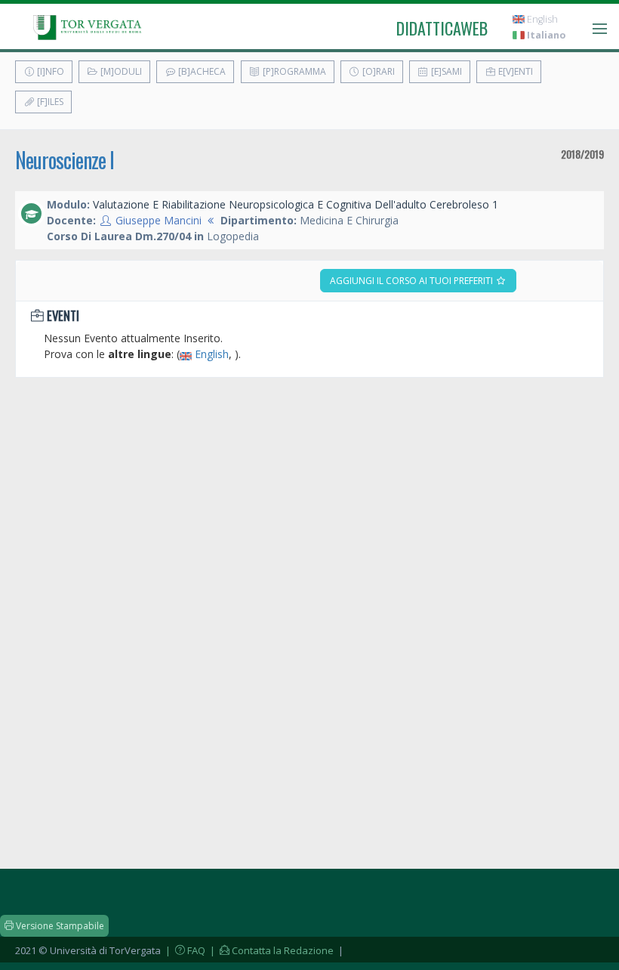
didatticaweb (442, 28)
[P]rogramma (293, 71)
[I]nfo (49, 71)
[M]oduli (120, 71)
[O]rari (377, 71)
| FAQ (184, 950)
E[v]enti (514, 71)
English (541, 19)
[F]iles (49, 101)
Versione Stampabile (59, 925)
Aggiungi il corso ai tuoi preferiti (412, 280)
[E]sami (445, 71)
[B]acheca (201, 71)
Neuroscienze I (64, 159)
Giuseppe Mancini (158, 220)
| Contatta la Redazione (271, 950)
